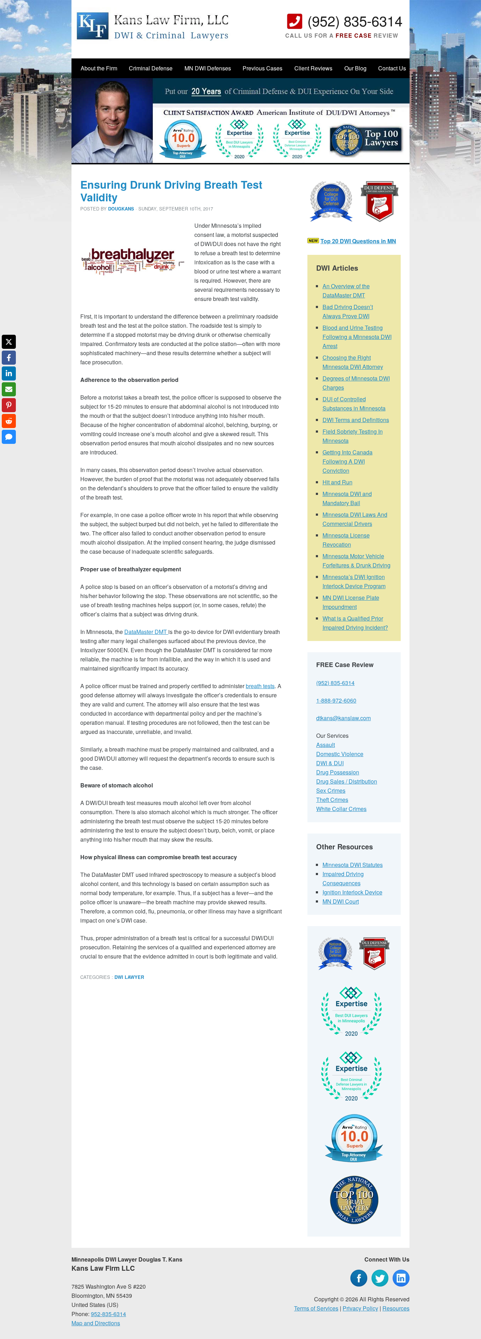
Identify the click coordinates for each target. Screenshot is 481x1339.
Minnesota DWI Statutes (353, 865)
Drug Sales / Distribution (346, 781)
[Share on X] (9, 342)
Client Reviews (313, 68)
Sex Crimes (330, 790)
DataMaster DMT (146, 632)
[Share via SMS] (9, 437)
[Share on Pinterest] (9, 405)
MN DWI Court (341, 901)
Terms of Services (316, 1308)
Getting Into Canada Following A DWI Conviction (348, 461)
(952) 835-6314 (354, 20)
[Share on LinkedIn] (9, 373)
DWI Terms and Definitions (356, 420)
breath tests (260, 686)
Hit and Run (337, 482)
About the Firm (99, 68)
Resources (396, 1308)
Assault (325, 745)
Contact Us (392, 68)
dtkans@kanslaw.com (343, 718)
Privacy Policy (360, 1308)
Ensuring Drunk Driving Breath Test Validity (171, 191)
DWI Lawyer (129, 977)
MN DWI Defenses (208, 68)
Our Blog (355, 68)
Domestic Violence (339, 754)
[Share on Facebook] (9, 358)
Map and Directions (95, 1323)
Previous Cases (262, 68)
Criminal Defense (151, 68)
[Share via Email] (9, 389)
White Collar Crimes (341, 809)
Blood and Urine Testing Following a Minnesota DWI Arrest (357, 336)
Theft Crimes (332, 800)
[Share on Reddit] (9, 421)
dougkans (121, 209)
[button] (95, 231)
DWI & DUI (330, 763)
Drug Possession (337, 772)
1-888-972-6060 (336, 700)
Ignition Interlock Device (352, 892)
